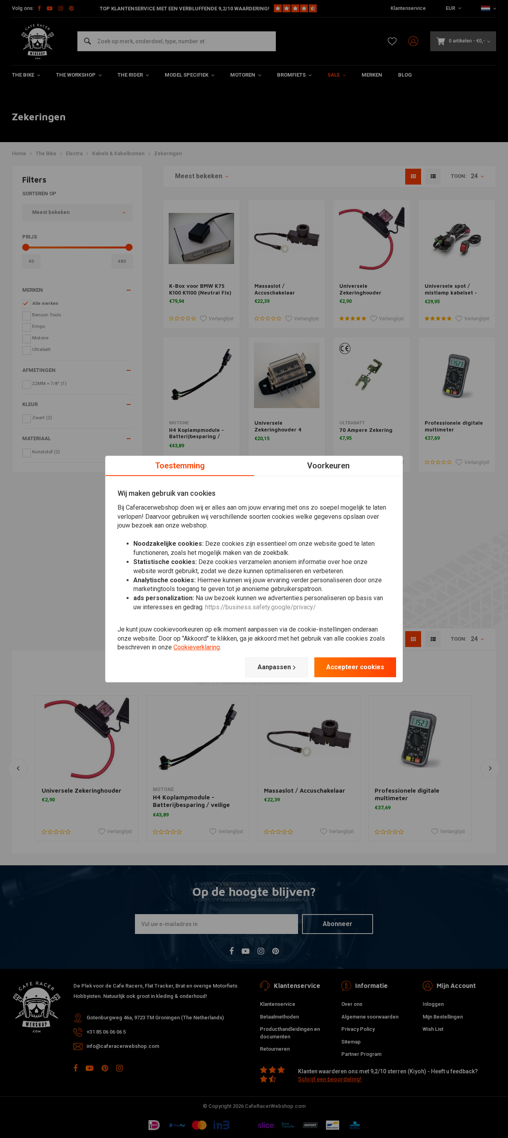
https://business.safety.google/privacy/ (260, 607)
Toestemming (180, 465)
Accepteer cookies (355, 667)
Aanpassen (274, 667)
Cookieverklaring (196, 647)
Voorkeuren (328, 465)
